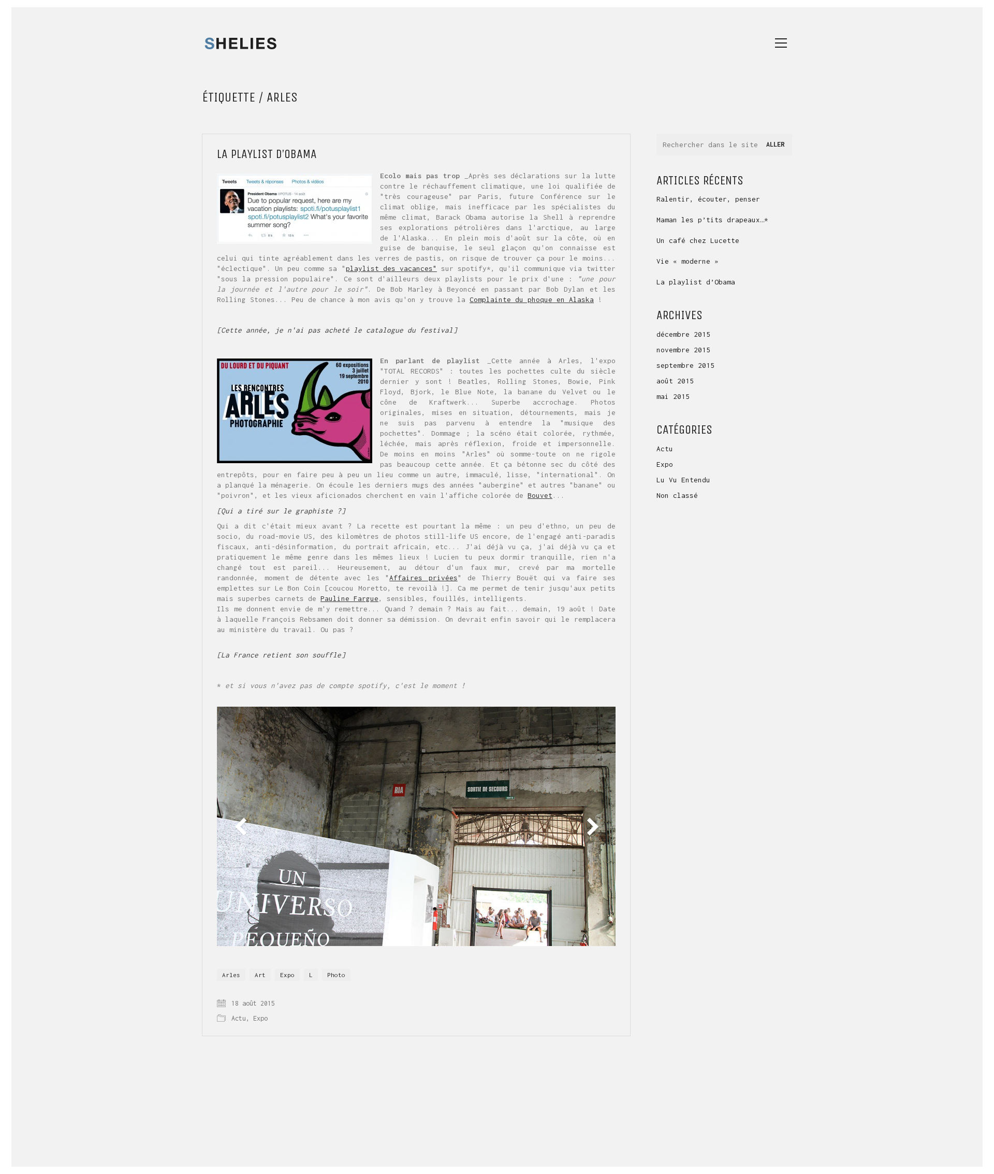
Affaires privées (423, 578)
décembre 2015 (683, 334)
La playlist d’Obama (267, 154)
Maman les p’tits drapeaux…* (712, 220)
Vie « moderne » (687, 261)
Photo (336, 974)
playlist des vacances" (391, 268)
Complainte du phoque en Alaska (532, 299)
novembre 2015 (683, 350)
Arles (231, 974)
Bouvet (540, 495)
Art (260, 974)
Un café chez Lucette (697, 240)
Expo (287, 974)
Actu (238, 1018)
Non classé (677, 495)
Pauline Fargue (349, 598)
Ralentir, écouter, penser (708, 199)
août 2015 (675, 381)
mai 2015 (673, 396)
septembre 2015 (685, 365)
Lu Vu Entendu (683, 480)
